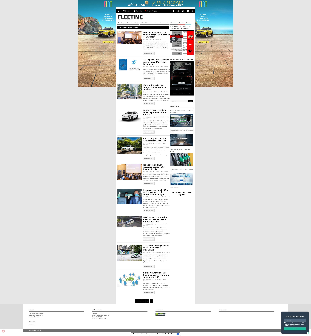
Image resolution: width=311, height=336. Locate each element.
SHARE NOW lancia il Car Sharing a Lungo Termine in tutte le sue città (156, 274)
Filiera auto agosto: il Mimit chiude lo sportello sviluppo (182, 131)
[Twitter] (178, 11)
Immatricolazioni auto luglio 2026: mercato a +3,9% (181, 170)
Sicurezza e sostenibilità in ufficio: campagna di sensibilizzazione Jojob (155, 192)
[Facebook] (173, 10)
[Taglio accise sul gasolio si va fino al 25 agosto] (181, 159)
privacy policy (291, 325)
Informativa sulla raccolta (140, 334)
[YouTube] (188, 10)
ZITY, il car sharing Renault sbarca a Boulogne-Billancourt (156, 247)
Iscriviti (295, 329)
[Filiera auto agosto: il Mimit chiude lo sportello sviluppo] (181, 140)
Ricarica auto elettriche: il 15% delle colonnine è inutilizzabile (181, 111)
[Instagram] (192, 10)
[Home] (118, 11)
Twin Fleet (181, 22)
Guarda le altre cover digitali (182, 193)
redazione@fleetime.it (34, 316)
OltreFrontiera (173, 22)
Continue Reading (148, 53)
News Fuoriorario (164, 22)
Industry (156, 22)
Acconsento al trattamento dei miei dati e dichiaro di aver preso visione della (294, 324)
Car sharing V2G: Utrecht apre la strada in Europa (155, 139)
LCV (151, 22)
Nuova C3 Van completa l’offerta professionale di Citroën (154, 112)
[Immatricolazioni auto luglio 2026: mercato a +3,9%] (181, 179)
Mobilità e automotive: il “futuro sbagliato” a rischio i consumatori (156, 34)
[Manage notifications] (3, 331)
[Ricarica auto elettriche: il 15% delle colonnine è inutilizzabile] (181, 120)
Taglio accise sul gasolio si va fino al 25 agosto (180, 150)
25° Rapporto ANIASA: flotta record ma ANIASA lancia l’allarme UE (156, 61)
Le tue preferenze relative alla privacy (163, 334)
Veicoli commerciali (159, 117)
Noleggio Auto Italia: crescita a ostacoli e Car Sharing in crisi (154, 166)
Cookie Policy (32, 324)
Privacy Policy (32, 321)
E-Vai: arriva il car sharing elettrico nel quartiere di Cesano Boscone (155, 219)
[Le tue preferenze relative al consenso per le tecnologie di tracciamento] (308, 333)
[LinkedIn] (183, 10)
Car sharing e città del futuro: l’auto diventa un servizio (155, 87)
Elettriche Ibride (144, 22)
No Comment (158, 39)
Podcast (188, 22)
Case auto (129, 22)
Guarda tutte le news (174, 187)
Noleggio (136, 22)
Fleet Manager (121, 22)
